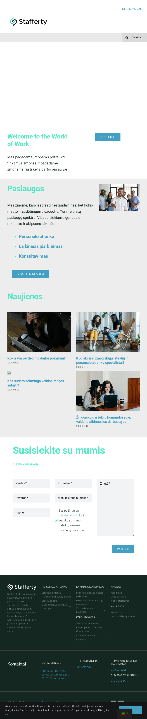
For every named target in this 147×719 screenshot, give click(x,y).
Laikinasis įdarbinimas (41, 246)
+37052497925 (132, 9)
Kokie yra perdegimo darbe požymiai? (36, 358)
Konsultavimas (33, 256)
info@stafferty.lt (119, 670)
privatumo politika (70, 515)
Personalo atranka (36, 236)
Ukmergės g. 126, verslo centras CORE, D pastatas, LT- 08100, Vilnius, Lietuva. (56, 675)
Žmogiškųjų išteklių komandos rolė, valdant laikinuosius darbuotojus (103, 419)
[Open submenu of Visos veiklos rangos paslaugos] (104, 610)
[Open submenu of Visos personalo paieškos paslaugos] (69, 607)
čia (7, 714)
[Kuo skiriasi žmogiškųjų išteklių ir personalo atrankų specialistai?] (108, 332)
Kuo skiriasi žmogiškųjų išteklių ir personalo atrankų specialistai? (102, 360)
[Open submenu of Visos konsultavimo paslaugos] (104, 637)
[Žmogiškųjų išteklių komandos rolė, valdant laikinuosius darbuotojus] (108, 391)
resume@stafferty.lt (120, 681)
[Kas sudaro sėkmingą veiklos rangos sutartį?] (9, 373)
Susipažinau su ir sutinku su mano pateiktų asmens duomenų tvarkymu (72, 520)
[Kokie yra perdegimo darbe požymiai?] (39, 332)
